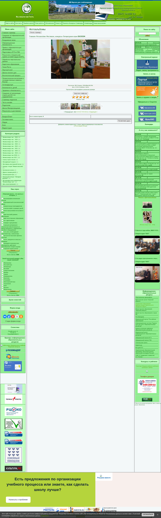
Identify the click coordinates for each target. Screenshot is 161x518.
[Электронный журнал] (147, 68)
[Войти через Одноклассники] (21, 316)
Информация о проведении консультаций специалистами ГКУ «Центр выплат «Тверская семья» (147, 50)
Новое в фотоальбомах (147, 197)
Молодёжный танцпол (9, 162)
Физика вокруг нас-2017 (10, 157)
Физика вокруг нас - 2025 (10, 139)
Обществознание (9, 270)
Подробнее (45, 515)
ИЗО (5, 285)
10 (85, 112)
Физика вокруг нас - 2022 (10, 146)
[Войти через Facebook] (9, 316)
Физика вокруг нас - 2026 (10, 137)
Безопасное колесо (8, 170)
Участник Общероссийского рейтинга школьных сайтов (147, 366)
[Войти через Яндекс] (13, 316)
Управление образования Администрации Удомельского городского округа (144, 305)
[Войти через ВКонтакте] (5, 316)
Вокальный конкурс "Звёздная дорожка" (11, 177)
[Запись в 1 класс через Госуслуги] (147, 95)
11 (87, 112)
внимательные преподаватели (13, 206)
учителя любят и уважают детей (13, 208)
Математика (7, 263)
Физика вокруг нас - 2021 (10, 148)
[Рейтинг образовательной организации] (147, 372)
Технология (7, 283)
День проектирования (9, 184)
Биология (6, 278)
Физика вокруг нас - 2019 (10, 153)
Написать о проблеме (18, 500)
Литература (7, 266)
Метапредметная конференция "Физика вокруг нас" (11, 181)
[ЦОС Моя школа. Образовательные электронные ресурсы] (13, 370)
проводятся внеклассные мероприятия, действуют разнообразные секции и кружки (10, 244)
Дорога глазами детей (9, 172)
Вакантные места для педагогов (145, 44)
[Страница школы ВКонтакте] (147, 109)
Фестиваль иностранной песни (12, 164)
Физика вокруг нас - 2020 (10, 150)
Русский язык (8, 264)
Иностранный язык (9, 282)
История (6, 268)
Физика (6, 272)
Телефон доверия (147, 376)
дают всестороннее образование (13, 218)
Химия (6, 274)
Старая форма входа (13, 321)
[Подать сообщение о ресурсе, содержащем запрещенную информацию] (13, 351)
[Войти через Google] (17, 316)
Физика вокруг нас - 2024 (10, 141)
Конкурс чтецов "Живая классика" (13, 166)
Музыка (6, 287)
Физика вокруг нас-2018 (10, 155)
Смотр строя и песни (9, 159)
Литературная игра (8, 174)
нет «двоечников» (9, 220)
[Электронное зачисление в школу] (147, 85)
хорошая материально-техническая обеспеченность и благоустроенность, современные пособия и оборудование (11, 227)
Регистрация (78, 126)
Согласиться (148, 514)
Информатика (8, 276)
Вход (84, 126)
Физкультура (7, 289)
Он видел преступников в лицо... (147, 258)
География (7, 280)
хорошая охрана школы (11, 248)
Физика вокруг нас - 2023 (10, 144)
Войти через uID (13, 312)
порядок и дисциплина (10, 222)
